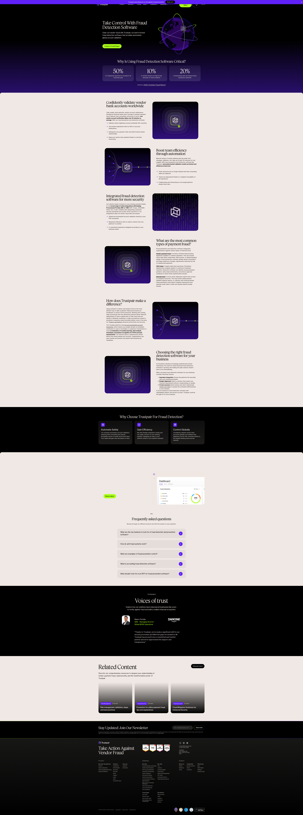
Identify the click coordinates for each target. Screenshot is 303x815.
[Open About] (147, 4)
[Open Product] (125, 4)
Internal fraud (160, 276)
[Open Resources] (167, 4)
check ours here (165, 387)
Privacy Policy (161, 733)
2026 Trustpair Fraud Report (155, 85)
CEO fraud (159, 266)
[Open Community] (157, 4)
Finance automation (115, 322)
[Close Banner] (301, 2)
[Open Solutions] (134, 4)
